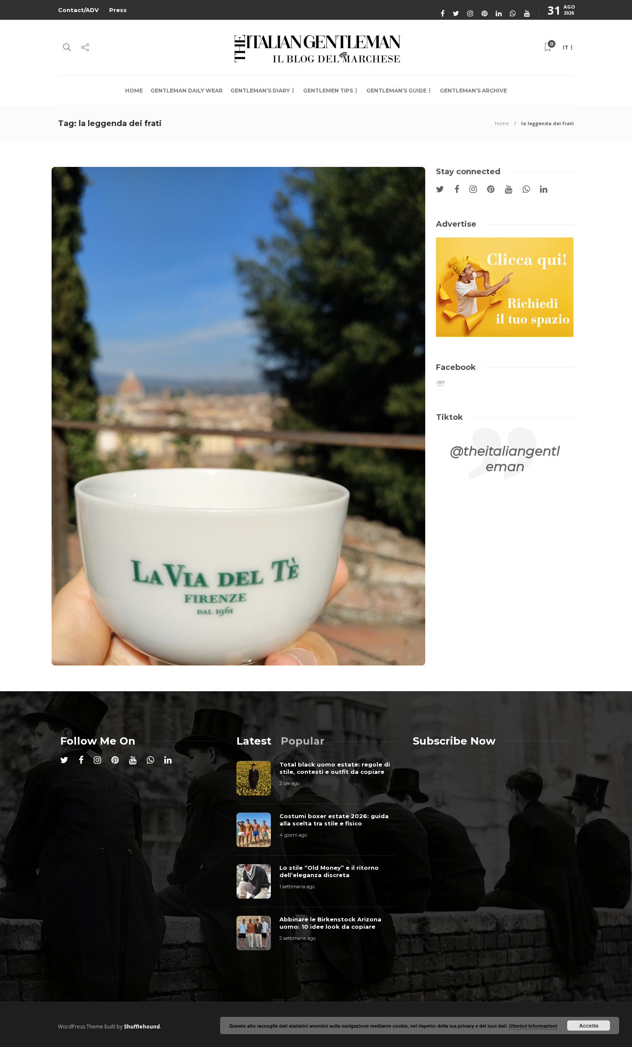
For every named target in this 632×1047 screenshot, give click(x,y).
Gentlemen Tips (328, 90)
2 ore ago (289, 783)
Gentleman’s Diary (260, 90)
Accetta (588, 1025)
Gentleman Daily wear (186, 90)
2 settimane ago (297, 938)
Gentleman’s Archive (473, 90)
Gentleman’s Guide (396, 90)
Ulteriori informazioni (533, 1025)
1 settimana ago (297, 887)
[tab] (253, 741)
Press (118, 9)
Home (134, 90)
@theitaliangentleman (505, 458)
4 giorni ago (293, 835)
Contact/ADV (78, 9)
